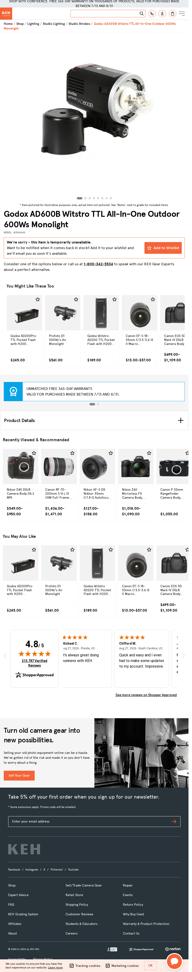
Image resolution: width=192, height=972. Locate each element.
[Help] (152, 13)
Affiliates (14, 924)
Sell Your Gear (19, 776)
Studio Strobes (79, 24)
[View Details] (24, 322)
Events (128, 895)
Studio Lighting (54, 24)
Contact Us (131, 933)
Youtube (73, 869)
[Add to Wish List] (37, 299)
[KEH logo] (24, 849)
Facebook (14, 869)
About (12, 933)
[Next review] (183, 655)
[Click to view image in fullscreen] (94, 117)
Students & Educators (81, 924)
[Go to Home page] (6, 13)
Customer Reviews (79, 914)
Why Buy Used (133, 914)
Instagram (32, 869)
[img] (34, 653)
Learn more (55, 967)
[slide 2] (98, 404)
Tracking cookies (87, 966)
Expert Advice (18, 895)
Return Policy (133, 905)
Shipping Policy (77, 905)
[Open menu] (182, 13)
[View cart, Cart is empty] (172, 13)
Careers (72, 933)
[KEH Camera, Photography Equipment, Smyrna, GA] (112, 949)
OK (150, 966)
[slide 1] (92, 404)
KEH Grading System (23, 914)
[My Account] (162, 13)
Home (8, 24)
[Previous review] (5, 655)
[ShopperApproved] (141, 949)
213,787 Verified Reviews (36, 663)
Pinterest (57, 869)
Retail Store (74, 895)
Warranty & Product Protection (146, 924)
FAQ (11, 905)
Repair (128, 885)
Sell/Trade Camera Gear (84, 885)
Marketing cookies (125, 966)
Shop (20, 24)
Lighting (33, 24)
